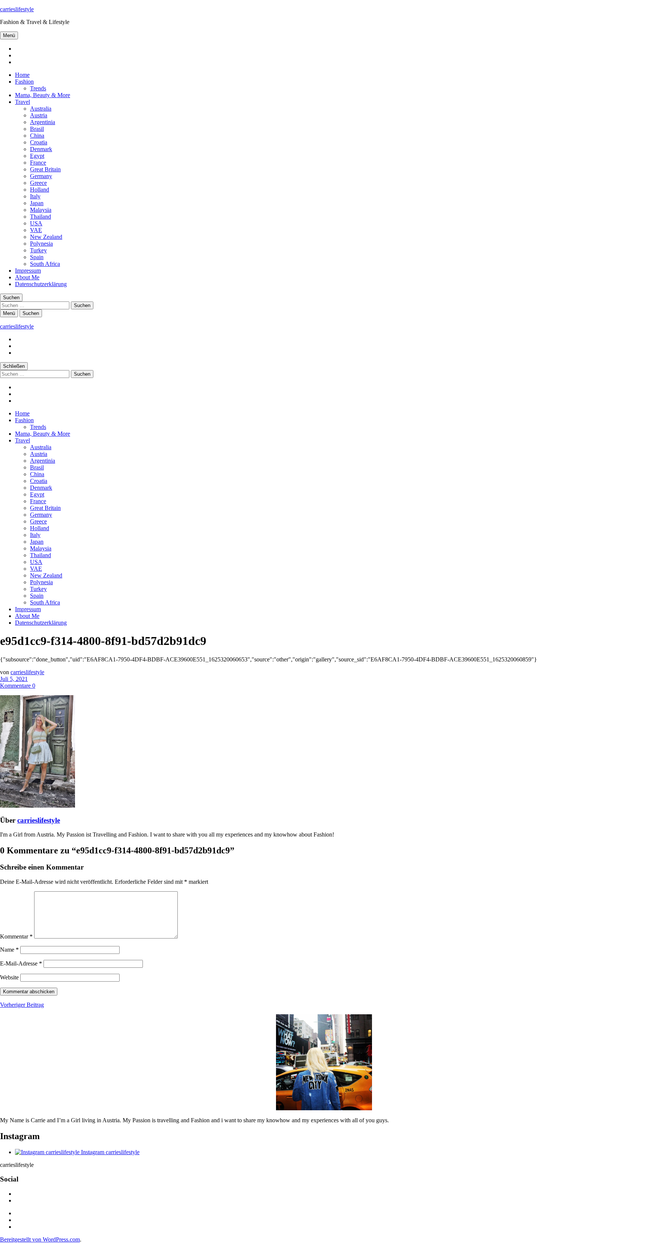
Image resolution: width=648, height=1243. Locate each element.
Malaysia (40, 210)
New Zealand (46, 237)
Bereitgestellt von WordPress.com (40, 1239)
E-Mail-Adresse (21, 963)
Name (9, 949)
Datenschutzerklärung (41, 284)
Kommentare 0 (17, 685)
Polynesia (41, 243)
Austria (38, 115)
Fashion (24, 81)
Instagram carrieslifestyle (110, 1152)
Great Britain (45, 169)
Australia (40, 108)
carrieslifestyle (17, 9)
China (37, 135)
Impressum (28, 270)
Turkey (38, 250)
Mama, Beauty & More (42, 95)
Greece (38, 183)
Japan (37, 203)
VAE (36, 230)
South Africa (45, 264)
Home (22, 75)
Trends (38, 88)
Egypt (37, 156)
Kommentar (16, 936)
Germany (41, 176)
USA (36, 223)
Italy (35, 196)
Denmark (41, 149)
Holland (39, 189)
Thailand (40, 216)
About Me (27, 277)
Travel (22, 102)
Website (9, 977)
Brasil (37, 129)
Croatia (38, 142)
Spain (37, 257)
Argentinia (42, 122)
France (38, 162)
